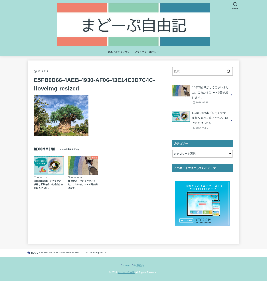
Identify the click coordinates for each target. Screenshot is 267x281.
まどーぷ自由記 (126, 272)
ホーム (126, 265)
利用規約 (139, 265)
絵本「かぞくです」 (119, 51)
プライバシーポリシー (147, 51)
